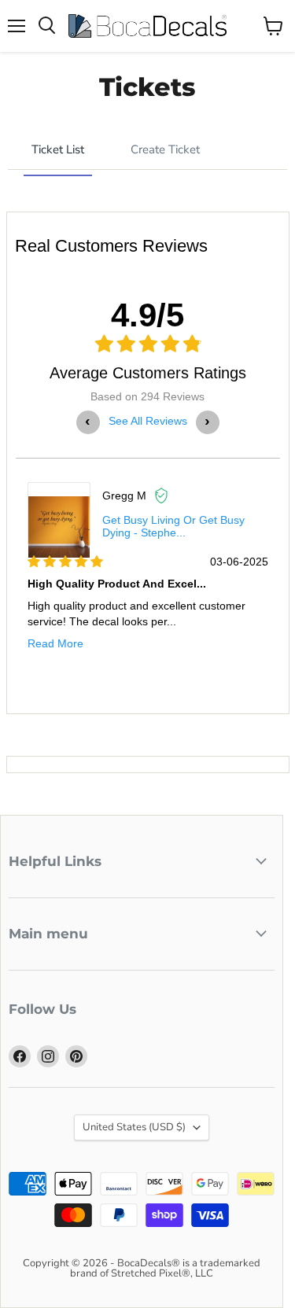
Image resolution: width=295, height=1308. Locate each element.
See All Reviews (148, 421)
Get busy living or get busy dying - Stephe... (173, 526)
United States (134, 1127)
